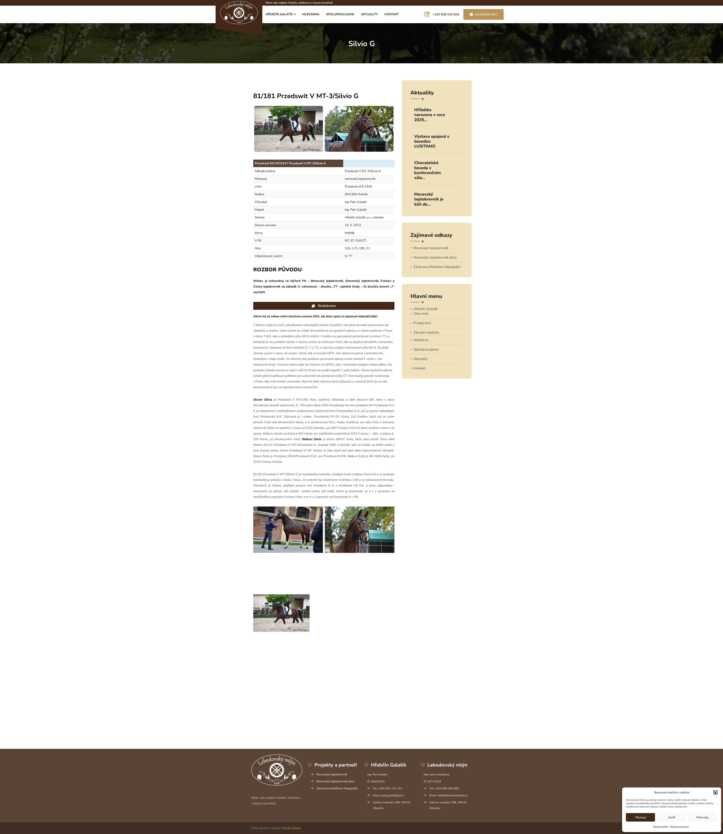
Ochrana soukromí (679, 826)
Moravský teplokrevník (430, 248)
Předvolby (702, 817)
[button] (715, 792)
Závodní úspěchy (426, 332)
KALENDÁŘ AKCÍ (486, 14)
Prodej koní (422, 323)
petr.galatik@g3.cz (388, 795)
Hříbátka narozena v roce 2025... (429, 115)
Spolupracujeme (340, 14)
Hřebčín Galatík (279, 14)
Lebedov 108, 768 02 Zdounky (391, 805)
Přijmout (640, 817)
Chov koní (420, 313)
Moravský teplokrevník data (435, 257)
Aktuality (369, 14)
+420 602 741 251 (387, 788)
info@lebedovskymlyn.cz (448, 795)
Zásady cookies (660, 826)
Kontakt (391, 14)
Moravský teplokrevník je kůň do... (428, 199)
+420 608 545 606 (444, 788)
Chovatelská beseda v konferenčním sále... (427, 170)
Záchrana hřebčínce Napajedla (436, 267)
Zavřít (671, 817)
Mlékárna (311, 14)
